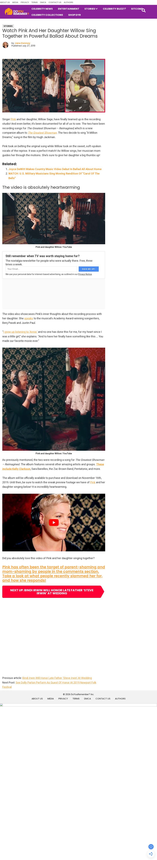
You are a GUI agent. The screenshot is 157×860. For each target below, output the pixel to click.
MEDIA (15, 2)
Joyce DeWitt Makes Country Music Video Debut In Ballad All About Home (54, 169)
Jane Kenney (22, 43)
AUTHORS (68, 2)
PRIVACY (25, 2)
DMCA (43, 2)
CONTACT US (55, 2)
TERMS (34, 2)
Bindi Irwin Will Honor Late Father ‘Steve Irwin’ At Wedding (57, 678)
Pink (13, 119)
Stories (8, 26)
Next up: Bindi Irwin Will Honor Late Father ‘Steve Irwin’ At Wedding (51, 591)
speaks (28, 318)
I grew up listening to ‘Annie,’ (20, 331)
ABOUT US (5, 2)
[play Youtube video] (53, 522)
